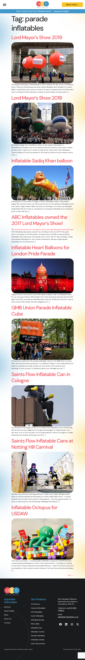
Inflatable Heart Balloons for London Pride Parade (40, 250)
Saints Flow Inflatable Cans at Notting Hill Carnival (42, 444)
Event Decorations (38, 643)
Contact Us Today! (61, 11)
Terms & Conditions (68, 649)
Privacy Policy (77, 649)
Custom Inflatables (38, 608)
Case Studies (9, 611)
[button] (4, 4)
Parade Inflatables (38, 636)
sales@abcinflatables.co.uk (68, 617)
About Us (7, 619)
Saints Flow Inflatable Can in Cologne (40, 377)
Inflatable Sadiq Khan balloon (41, 160)
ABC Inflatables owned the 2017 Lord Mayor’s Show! (39, 220)
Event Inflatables (37, 616)
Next (71, 575)
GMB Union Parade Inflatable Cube (41, 310)
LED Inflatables (36, 612)
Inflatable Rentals (37, 620)
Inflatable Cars (36, 628)
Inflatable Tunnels (37, 632)
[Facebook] (60, 624)
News (6, 615)
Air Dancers (35, 604)
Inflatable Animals (37, 640)
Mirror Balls (35, 624)
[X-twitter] (77, 624)
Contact (7, 623)
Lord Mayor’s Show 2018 (36, 98)
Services (7, 607)
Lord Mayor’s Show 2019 (36, 37)
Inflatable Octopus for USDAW (34, 510)
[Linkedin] (66, 624)
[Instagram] (71, 624)
